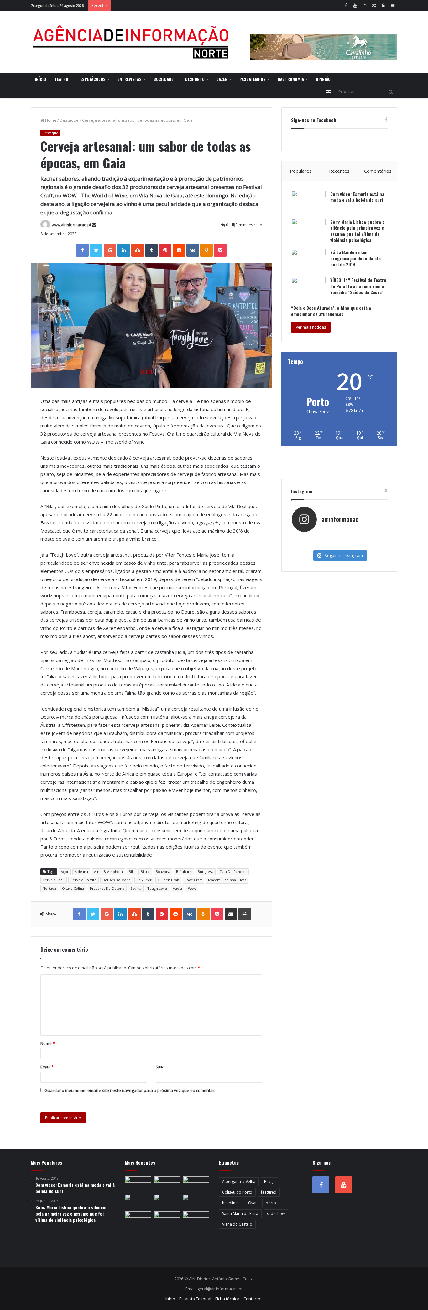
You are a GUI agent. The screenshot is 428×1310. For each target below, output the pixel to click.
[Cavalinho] (323, 38)
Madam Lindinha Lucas (227, 880)
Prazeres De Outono (107, 888)
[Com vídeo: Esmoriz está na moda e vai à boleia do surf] (308, 202)
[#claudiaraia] (339, 538)
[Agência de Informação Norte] (132, 41)
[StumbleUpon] (137, 250)
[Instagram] (364, 5)
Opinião (323, 79)
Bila (132, 871)
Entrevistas (129, 79)
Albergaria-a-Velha (238, 1181)
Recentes (339, 171)
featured (268, 1192)
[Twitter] (96, 250)
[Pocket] (220, 250)
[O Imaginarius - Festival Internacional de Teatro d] (307, 538)
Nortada (49, 888)
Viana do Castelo (237, 1224)
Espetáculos (93, 79)
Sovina (135, 888)
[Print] (244, 914)
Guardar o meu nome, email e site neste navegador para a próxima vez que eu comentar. (129, 1090)
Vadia (177, 888)
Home (50, 120)
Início (40, 79)
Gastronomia (291, 79)
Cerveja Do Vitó (83, 880)
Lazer (222, 79)
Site (159, 1067)
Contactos (253, 1299)
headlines (230, 1203)
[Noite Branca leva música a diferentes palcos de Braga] (138, 1201)
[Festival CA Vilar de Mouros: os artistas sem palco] (196, 1201)
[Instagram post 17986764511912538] (371, 538)
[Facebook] (345, 5)
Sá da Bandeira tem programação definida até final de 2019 (355, 258)
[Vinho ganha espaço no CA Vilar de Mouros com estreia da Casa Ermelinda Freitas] (138, 1218)
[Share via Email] (231, 914)
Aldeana (81, 871)
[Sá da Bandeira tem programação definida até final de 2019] (308, 261)
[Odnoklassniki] (206, 250)
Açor (65, 871)
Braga (269, 1181)
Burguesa (205, 871)
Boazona (163, 871)
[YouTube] (355, 5)
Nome (47, 1043)
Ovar (252, 1203)
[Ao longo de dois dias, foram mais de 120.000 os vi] (339, 545)
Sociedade (163, 79)
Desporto (195, 79)
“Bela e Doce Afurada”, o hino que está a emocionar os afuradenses (331, 310)
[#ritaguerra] (307, 545)
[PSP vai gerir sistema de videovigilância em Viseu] (167, 1183)
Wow (192, 888)
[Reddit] (179, 250)
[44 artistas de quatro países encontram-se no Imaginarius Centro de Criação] (167, 1201)
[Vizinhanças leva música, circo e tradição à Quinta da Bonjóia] (167, 1218)
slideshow (276, 1213)
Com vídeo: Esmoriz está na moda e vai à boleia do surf (357, 197)
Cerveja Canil (54, 880)
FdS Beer (144, 880)
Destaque (69, 120)
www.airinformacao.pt (71, 224)
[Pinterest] (165, 250)
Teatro (61, 79)
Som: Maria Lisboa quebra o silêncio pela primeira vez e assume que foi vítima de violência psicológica (357, 230)
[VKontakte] (192, 250)
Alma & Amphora (108, 871)
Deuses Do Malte (116, 880)
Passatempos (252, 79)
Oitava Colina (73, 888)
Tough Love (157, 888)
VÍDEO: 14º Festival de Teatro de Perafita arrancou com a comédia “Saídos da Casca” (358, 286)
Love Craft (193, 880)
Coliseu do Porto (237, 1192)
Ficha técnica (227, 1299)
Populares (301, 171)
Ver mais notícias (311, 327)
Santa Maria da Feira (240, 1213)
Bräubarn (184, 871)
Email (47, 1067)
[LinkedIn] (123, 250)
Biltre (145, 871)
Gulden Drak (168, 880)
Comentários (378, 171)
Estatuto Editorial (195, 1299)
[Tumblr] (151, 250)
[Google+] (110, 250)
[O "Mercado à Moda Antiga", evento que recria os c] (371, 545)
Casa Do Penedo (233, 871)
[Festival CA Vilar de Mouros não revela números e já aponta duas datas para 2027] (196, 1183)
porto (271, 1203)
